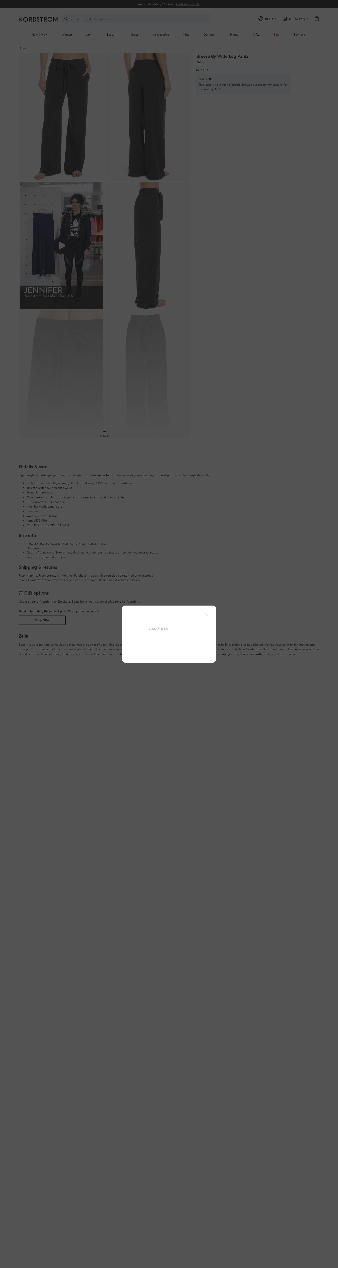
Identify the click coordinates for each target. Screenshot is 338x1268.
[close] (206, 615)
